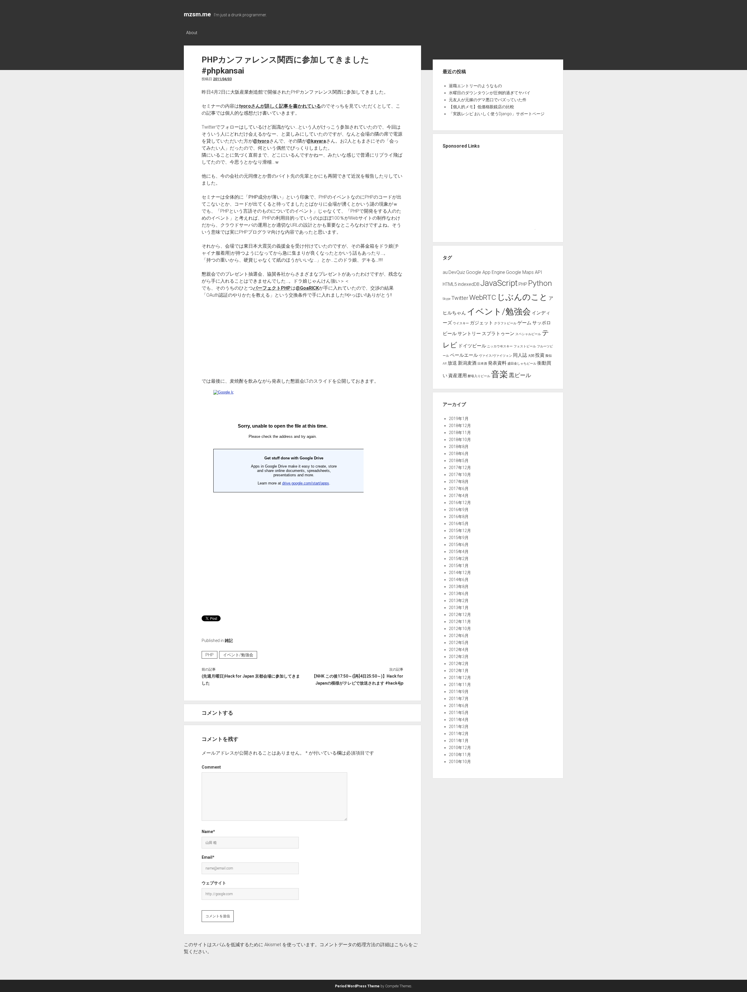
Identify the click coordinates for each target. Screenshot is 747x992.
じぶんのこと (522, 297)
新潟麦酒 (467, 363)
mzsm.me (197, 14)
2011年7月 (459, 698)
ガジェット (481, 323)
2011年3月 (459, 726)
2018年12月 (460, 425)
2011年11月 (460, 684)
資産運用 (457, 375)
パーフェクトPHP (272, 288)
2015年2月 (459, 558)
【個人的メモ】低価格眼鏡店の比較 (481, 106)
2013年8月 (459, 586)
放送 (452, 363)
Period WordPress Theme (357, 986)
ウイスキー (461, 323)
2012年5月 (459, 642)
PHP (209, 654)
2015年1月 (459, 565)
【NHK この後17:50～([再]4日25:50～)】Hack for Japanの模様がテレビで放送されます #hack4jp (357, 679)
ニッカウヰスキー (500, 346)
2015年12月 (460, 530)
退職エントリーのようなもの (475, 85)
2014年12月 (460, 572)
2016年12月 (460, 502)
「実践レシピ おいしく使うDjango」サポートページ (496, 113)
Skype (447, 299)
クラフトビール (505, 323)
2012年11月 (460, 621)
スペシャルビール (528, 334)
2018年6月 (459, 453)
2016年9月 (459, 509)
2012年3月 (459, 656)
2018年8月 (459, 446)
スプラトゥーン (498, 333)
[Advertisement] (351, 566)
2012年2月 (459, 663)
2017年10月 (460, 474)
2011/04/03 (222, 79)
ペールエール (464, 355)
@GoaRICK (307, 288)
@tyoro (261, 141)
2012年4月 (459, 649)
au (445, 272)
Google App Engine (485, 272)
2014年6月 (459, 579)
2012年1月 (459, 670)
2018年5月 (459, 460)
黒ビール (520, 375)
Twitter (459, 298)
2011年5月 (459, 712)
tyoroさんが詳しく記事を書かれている (280, 106)
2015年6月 (459, 544)
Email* (208, 857)
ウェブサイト (214, 883)
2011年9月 (459, 691)
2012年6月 (459, 635)
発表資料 (497, 363)
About (191, 32)
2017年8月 (459, 481)
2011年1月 (459, 740)
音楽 (499, 374)
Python (540, 283)
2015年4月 (459, 551)
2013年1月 (459, 607)
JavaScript (499, 283)
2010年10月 (460, 761)
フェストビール (525, 346)
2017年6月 (459, 488)
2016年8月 (459, 516)
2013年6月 (459, 593)
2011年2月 (459, 733)
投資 (539, 355)
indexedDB (468, 284)
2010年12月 (460, 747)
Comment (211, 767)
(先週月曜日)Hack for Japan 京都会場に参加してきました (251, 679)
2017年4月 (459, 495)
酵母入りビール (479, 376)
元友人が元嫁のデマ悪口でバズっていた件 (487, 99)
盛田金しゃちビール (521, 363)
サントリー (469, 333)
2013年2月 (459, 600)
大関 (531, 356)
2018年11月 (460, 432)
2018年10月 (460, 439)
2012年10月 (460, 628)
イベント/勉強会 (238, 654)
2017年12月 (460, 467)
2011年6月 (459, 705)
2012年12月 (460, 614)
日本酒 (482, 363)
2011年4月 (459, 719)
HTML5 (450, 284)
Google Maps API (524, 272)
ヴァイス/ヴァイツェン (495, 356)
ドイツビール (472, 346)
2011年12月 (460, 677)
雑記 (229, 640)
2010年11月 (460, 754)
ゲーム (524, 323)
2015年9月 (459, 537)
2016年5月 (459, 523)
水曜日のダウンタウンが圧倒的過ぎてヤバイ (489, 92)
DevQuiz (456, 272)
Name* (208, 831)
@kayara (316, 141)
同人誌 (520, 355)
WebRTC (482, 297)
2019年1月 (459, 418)
